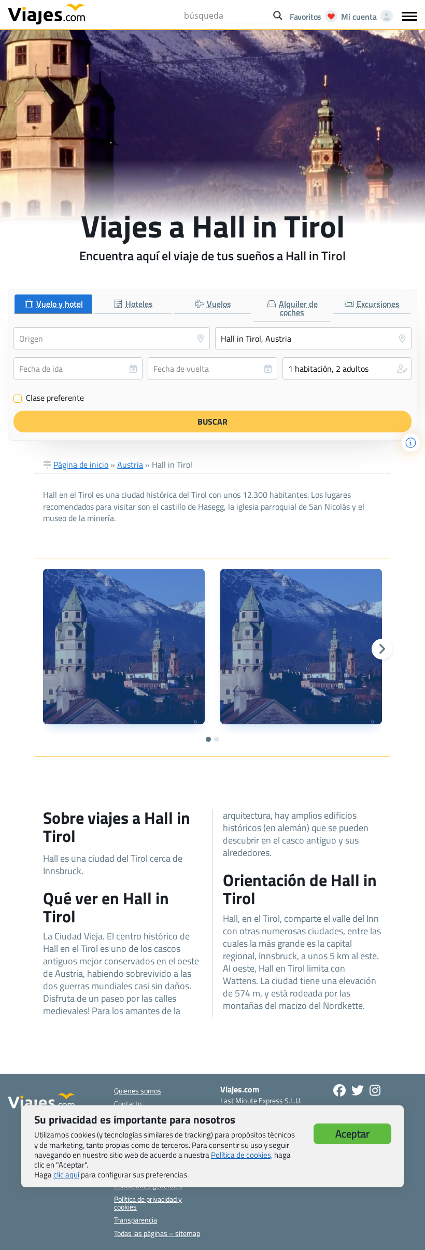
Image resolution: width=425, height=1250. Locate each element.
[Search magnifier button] (278, 15)
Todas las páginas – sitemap (157, 1233)
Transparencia (135, 1219)
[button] (347, 368)
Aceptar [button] (352, 1134)
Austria (130, 464)
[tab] (53, 304)
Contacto (127, 1103)
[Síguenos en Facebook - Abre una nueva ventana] (339, 1090)
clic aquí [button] (66, 1175)
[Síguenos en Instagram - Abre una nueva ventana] (375, 1090)
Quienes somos (137, 1090)
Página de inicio (80, 464)
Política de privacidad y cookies (148, 1202)
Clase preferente (49, 398)
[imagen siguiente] (382, 649)
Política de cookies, (242, 1155)
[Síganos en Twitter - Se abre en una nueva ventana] (357, 1090)
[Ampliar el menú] (409, 16)
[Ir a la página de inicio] (47, 13)
